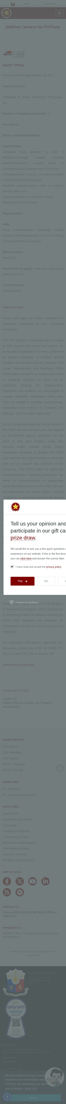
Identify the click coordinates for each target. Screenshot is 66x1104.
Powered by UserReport (27, 602)
